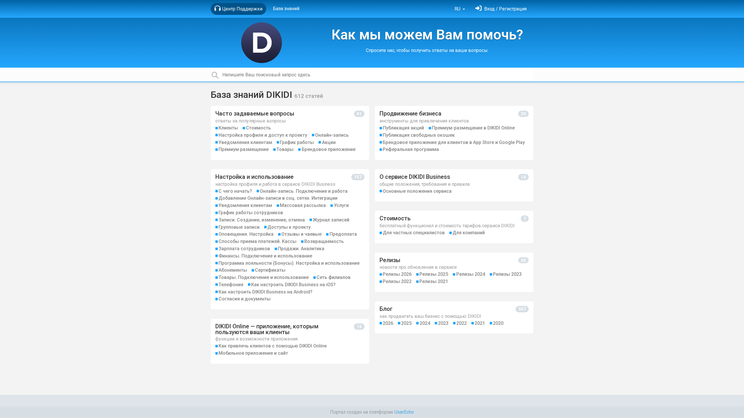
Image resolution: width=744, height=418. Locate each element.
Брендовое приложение (328, 149)
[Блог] (454, 317)
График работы (297, 142)
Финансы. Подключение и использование (265, 256)
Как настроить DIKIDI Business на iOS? (293, 284)
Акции (329, 142)
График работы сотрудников (251, 212)
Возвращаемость (324, 241)
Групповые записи (239, 227)
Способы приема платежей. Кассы (257, 241)
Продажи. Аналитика (301, 248)
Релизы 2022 (397, 281)
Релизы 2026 (397, 274)
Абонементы (233, 270)
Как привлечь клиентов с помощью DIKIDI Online (273, 346)
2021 (480, 323)
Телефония (231, 284)
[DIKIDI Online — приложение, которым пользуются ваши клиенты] (290, 341)
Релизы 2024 (470, 274)
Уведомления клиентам (245, 142)
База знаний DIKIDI (252, 94)
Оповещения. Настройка (246, 234)
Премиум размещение (244, 149)
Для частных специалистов (414, 232)
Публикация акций (403, 128)
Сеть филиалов (333, 277)
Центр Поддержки (242, 9)
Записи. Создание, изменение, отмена (262, 220)
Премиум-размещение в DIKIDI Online (473, 128)
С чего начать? (235, 191)
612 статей (308, 96)
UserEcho (404, 412)
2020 (498, 323)
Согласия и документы (245, 299)
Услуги (341, 205)
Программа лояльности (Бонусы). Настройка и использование (289, 263)
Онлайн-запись (332, 135)
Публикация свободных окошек (419, 135)
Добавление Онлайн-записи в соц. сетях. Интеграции (278, 198)
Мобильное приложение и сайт (253, 353)
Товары (285, 149)
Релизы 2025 (433, 274)
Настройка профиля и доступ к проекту (263, 135)
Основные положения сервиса (417, 191)
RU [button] (458, 9)
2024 (425, 323)
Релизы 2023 (507, 274)
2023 (443, 323)
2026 (388, 323)
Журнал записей (331, 220)
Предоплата (343, 234)
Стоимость (258, 128)
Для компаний (469, 232)
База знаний (286, 8)
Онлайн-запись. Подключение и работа (304, 191)
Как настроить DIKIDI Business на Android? (265, 292)
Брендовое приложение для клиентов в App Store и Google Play (454, 142)
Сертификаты (270, 270)
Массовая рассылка (303, 205)
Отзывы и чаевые (301, 234)
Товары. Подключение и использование (264, 277)
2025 (406, 323)
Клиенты (228, 128)
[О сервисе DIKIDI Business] (454, 185)
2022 (461, 323)
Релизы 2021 (433, 281)
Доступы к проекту (289, 227)
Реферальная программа (411, 149)
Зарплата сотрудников (244, 248)
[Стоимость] (454, 227)
